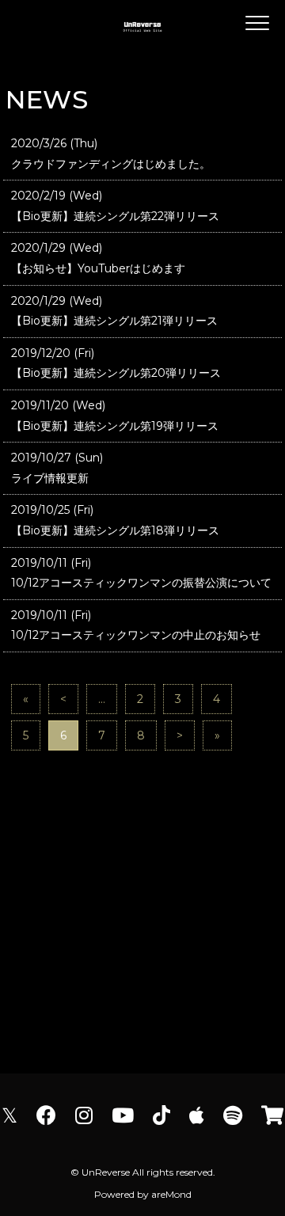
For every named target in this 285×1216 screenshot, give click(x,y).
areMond (171, 1194)
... (101, 699)
